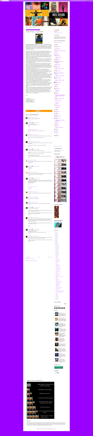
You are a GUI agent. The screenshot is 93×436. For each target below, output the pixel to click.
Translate (60, 151)
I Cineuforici (56, 129)
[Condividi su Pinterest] (39, 110)
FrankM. (29, 172)
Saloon (27, 26)
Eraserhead (29, 117)
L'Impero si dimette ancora (62, 332)
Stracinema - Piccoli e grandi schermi (59, 80)
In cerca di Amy (57, 260)
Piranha (56, 278)
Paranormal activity (31, 55)
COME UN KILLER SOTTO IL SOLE (60, 50)
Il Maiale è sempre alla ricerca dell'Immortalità (59, 62)
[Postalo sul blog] (37, 110)
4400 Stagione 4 (57, 264)
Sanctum (57, 294)
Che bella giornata (58, 261)
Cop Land (57, 289)
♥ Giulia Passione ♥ (57, 88)
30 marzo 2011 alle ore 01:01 (36, 122)
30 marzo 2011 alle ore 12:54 (36, 166)
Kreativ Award (57, 280)
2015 (55, 239)
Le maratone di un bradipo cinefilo (59, 98)
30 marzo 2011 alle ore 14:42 (36, 178)
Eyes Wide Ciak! (57, 111)
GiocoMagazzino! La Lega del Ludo (59, 75)
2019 (55, 234)
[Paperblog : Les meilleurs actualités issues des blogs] (56, 373)
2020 (55, 233)
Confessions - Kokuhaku (58, 287)
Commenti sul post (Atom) (31, 258)
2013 (55, 241)
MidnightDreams (57, 90)
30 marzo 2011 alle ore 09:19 (36, 141)
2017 (55, 236)
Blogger (55, 428)
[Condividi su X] (38, 110)
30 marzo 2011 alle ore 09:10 (35, 134)
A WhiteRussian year (58, 269)
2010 (55, 299)
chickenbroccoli (57, 84)
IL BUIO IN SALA (57, 59)
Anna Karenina (60, 312)
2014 (55, 240)
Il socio (56, 263)
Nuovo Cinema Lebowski (58, 100)
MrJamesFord (30, 122)
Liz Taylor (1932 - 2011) (58, 268)
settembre (57, 248)
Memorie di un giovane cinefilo (59, 127)
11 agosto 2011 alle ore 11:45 (36, 229)
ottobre (57, 247)
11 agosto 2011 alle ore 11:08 (35, 217)
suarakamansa (30, 191)
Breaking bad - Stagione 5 (62, 348)
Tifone (56, 257)
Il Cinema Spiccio (57, 107)
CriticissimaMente (57, 66)
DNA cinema (56, 86)
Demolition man (57, 285)
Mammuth (57, 295)
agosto (56, 249)
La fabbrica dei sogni (57, 70)
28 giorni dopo (57, 279)
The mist (30, 83)
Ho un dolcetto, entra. (58, 105)
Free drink (30, 26)
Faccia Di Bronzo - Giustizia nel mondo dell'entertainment (60, 120)
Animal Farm (57, 131)
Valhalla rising (35, 68)
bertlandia (56, 109)
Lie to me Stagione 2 (58, 273)
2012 (55, 242)
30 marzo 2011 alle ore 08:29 (34, 129)
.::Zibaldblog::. (57, 113)
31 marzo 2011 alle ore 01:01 (34, 202)
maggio (57, 253)
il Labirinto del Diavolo (58, 82)
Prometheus (60, 328)
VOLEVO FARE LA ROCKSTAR (59, 68)
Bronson (57, 262)
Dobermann (57, 277)
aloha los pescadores (57, 64)
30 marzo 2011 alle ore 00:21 (34, 117)
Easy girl (57, 270)
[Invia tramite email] (36, 110)
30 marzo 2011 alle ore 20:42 (32, 186)
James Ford (56, 31)
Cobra (56, 293)
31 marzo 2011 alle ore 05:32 (36, 207)
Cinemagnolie (57, 92)
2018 (55, 235)
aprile (56, 254)
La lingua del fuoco (58, 265)
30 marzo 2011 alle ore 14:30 (34, 172)
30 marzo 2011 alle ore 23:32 (35, 191)
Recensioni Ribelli (57, 46)
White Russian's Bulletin (62, 317)
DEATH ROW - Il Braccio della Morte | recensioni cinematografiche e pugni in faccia (60, 96)
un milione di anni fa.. (58, 115)
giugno (57, 252)
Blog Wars (35, 26)
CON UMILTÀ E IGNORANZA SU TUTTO (59, 73)
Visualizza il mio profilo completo (58, 32)
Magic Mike (60, 353)
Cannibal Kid (29, 134)
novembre (57, 246)
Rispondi (29, 126)
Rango (56, 272)
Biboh (29, 160)
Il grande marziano (30, 141)
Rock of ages (60, 358)
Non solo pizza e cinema (58, 57)
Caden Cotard (30, 217)
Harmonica (29, 202)
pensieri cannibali (57, 48)
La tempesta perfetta (58, 288)
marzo (56, 255)
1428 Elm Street (57, 125)
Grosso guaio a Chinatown (59, 281)
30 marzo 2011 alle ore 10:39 (36, 149)
